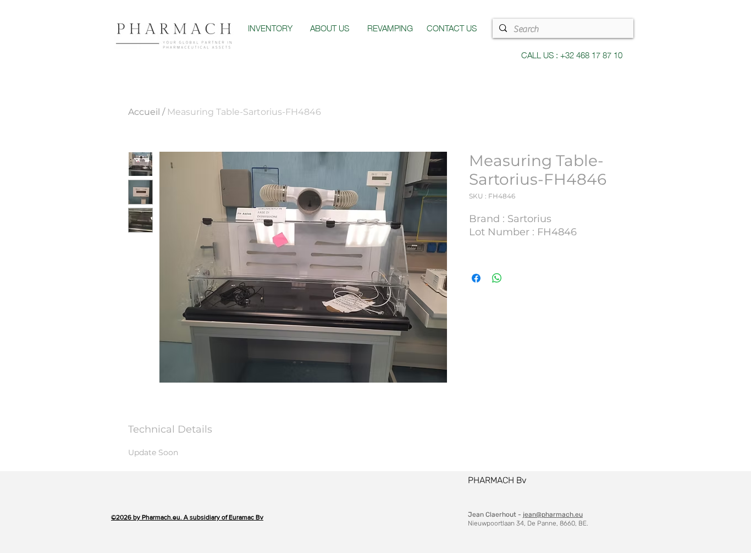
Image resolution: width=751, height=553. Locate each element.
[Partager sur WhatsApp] (497, 278)
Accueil (144, 112)
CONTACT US (452, 27)
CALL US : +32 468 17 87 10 (571, 54)
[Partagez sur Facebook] (476, 278)
